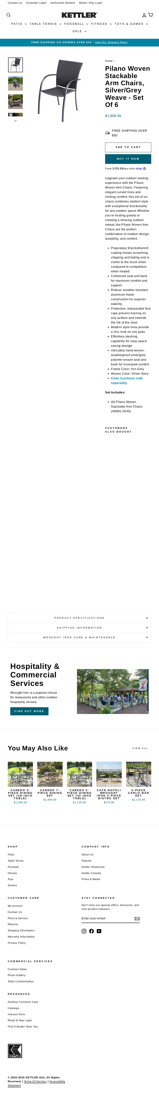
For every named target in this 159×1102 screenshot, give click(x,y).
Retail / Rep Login (90, 2)
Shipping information (79, 627)
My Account (15, 905)
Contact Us (15, 2)
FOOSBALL (74, 23)
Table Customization (21, 981)
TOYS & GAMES (130, 23)
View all (140, 748)
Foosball (13, 866)
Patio (11, 854)
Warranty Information (21, 936)
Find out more (29, 711)
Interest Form (16, 1014)
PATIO (17, 23)
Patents (87, 860)
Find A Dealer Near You (23, 1026)
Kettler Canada (91, 873)
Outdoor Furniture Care (23, 1001)
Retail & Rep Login (20, 1020)
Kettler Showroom (93, 866)
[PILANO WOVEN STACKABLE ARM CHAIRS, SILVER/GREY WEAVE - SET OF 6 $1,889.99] (109, 513)
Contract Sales (17, 969)
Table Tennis (16, 860)
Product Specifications (79, 617)
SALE (78, 31)
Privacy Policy (17, 942)
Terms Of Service (35, 1081)
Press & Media (91, 879)
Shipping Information (21, 930)
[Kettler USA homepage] (42, 1051)
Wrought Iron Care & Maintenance (79, 637)
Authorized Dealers (62, 2)
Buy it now (128, 158)
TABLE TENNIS (44, 23)
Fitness (12, 873)
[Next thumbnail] (15, 119)
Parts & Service (18, 918)
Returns (13, 924)
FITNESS (100, 23)
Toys (11, 879)
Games (12, 885)
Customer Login (36, 2)
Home (109, 60)
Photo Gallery (16, 975)
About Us (87, 854)
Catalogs (13, 1008)
